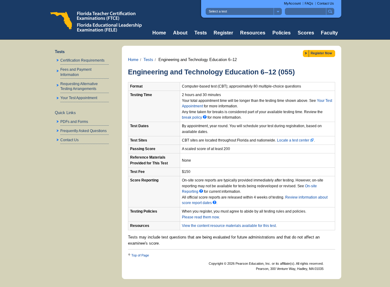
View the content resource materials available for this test (229, 226)
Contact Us (325, 3)
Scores (306, 32)
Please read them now (200, 217)
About (180, 32)
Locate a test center (293, 140)
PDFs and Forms (74, 122)
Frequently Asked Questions (83, 131)
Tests (200, 32)
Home (159, 32)
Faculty (329, 32)
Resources (252, 32)
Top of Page (140, 255)
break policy (192, 117)
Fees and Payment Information (75, 71)
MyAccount (292, 3)
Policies (281, 32)
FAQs (309, 3)
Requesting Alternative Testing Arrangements (79, 86)
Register (223, 32)
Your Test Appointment (78, 98)
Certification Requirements (82, 60)
